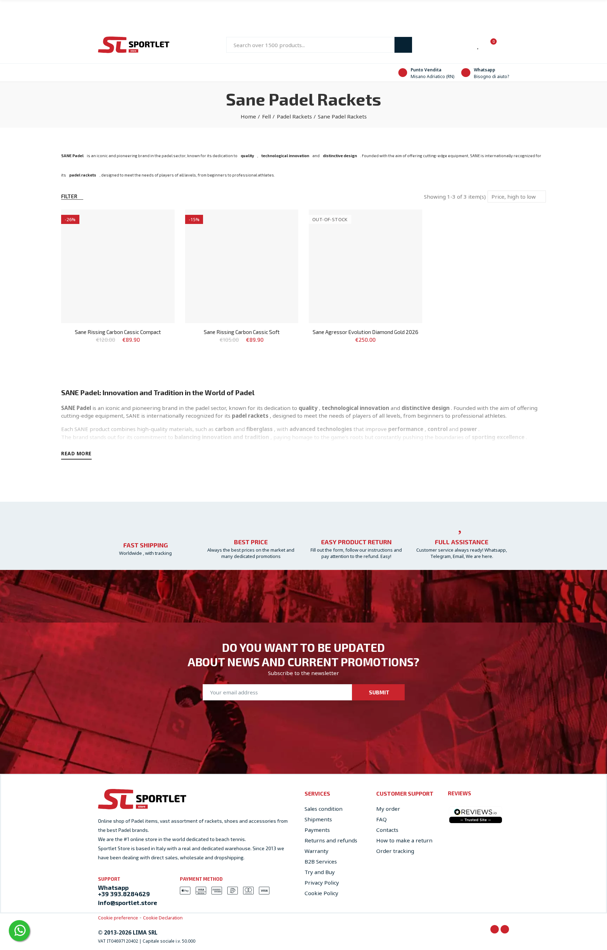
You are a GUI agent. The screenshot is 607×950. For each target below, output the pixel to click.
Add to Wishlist (157, 222)
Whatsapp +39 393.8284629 (124, 890)
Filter (69, 196)
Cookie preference (118, 917)
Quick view (157, 236)
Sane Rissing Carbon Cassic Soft (242, 332)
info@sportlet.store (127, 902)
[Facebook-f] (494, 929)
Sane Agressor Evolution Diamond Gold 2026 (365, 332)
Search (403, 45)
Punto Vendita (426, 70)
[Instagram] (505, 929)
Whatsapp (484, 70)
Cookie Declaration (163, 917)
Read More (76, 453)
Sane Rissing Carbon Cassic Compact (118, 332)
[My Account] (505, 45)
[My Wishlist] (478, 45)
